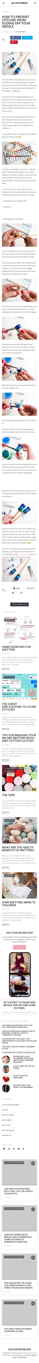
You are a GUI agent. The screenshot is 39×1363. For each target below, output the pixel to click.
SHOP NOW (19, 947)
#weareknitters (23, 554)
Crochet (5, 1110)
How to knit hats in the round (23, 1067)
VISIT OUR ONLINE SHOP (19, 1349)
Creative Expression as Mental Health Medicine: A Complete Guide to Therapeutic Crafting (18, 1033)
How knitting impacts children (18, 903)
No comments (21, 32)
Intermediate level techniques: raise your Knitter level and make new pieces (23, 1059)
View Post (5, 669)
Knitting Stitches (8, 1130)
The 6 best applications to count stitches (19, 706)
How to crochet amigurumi (20, 1077)
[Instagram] (9, 1149)
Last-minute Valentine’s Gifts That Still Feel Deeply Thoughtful (17, 1026)
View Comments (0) (19, 604)
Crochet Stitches (8, 1115)
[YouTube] (18, 1149)
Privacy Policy (22, 1357)
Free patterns (7, 1120)
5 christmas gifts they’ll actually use (18, 1052)
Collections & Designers (14, 768)
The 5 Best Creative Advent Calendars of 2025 (18, 1048)
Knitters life (6, 12)
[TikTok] (23, 1149)
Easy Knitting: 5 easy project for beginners (23, 1086)
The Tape (8, 795)
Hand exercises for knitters (16, 648)
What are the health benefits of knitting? (18, 848)
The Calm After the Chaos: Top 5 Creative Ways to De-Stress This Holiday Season (19, 1041)
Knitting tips (6, 1135)
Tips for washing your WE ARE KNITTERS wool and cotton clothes (19, 738)
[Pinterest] (14, 1149)
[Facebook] (4, 1149)
